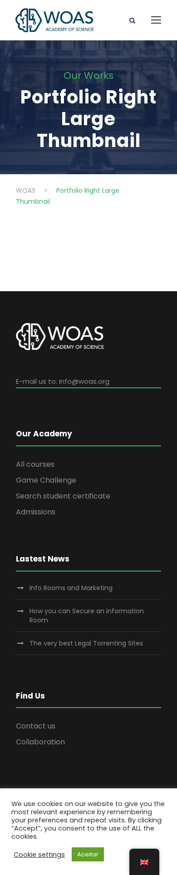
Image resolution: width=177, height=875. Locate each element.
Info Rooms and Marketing (71, 587)
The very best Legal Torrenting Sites (86, 643)
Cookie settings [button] (39, 855)
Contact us (35, 726)
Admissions (35, 512)
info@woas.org (84, 381)
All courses (35, 464)
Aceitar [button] (87, 854)
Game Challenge (46, 480)
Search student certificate (63, 496)
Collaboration (40, 742)
